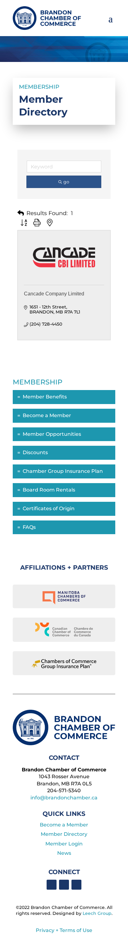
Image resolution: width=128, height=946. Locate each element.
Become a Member (47, 415)
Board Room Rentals (49, 490)
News (64, 853)
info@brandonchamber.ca (64, 798)
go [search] (66, 182)
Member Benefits (45, 397)
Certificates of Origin (49, 508)
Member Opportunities (52, 434)
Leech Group (97, 913)
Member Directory (64, 834)
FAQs (29, 527)
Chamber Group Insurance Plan (63, 471)
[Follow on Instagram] (76, 885)
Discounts (35, 452)
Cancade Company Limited (54, 293)
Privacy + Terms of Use (64, 930)
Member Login (64, 844)
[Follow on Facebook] (52, 885)
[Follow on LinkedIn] (64, 885)
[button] (20, 213)
